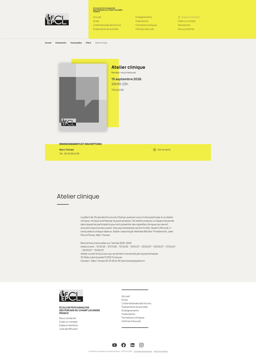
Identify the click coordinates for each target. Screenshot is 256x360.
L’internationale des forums (107, 25)
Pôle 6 (88, 43)
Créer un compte (186, 21)
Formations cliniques (146, 25)
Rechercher (184, 25)
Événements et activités (106, 29)
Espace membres (68, 325)
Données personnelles (143, 351)
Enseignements (144, 17)
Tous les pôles (76, 43)
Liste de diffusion (68, 328)
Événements (61, 43)
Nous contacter (186, 29)
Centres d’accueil (145, 29)
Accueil (97, 17)
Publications (142, 21)
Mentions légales (161, 351)
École (96, 21)
